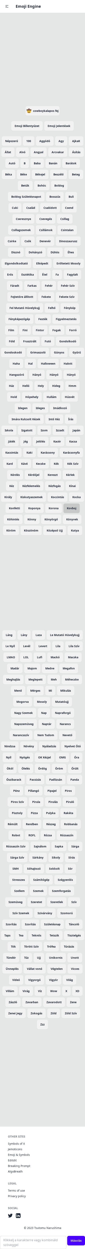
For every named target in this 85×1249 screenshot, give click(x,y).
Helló (25, 386)
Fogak (56, 330)
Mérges (35, 690)
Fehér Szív (68, 286)
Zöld (54, 1013)
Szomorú (66, 913)
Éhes (71, 252)
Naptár (46, 724)
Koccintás (57, 497)
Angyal (38, 152)
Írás (70, 419)
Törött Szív (31, 946)
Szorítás (11, 924)
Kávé (24, 464)
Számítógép (41, 880)
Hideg (56, 386)
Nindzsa (9, 746)
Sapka (59, 846)
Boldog (59, 185)
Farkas (32, 286)
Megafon (69, 668)
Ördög (42, 768)
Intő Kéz (54, 419)
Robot (16, 835)
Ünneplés (12, 969)
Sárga (75, 846)
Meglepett (35, 679)
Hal (30, 363)
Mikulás (65, 690)
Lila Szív (74, 646)
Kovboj (71, 508)
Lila (58, 646)
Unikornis (55, 958)
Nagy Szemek (23, 713)
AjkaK (76, 141)
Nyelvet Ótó (72, 746)
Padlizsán (55, 779)
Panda (74, 779)
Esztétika (27, 274)
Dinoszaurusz (68, 241)
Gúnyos (59, 352)
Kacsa (73, 441)
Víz (40, 991)
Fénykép (70, 308)
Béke (23, 174)
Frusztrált (29, 341)
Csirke (12, 241)
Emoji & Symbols (19, 1155)
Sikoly (56, 857)
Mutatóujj (62, 702)
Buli (71, 196)
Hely (41, 386)
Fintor (40, 330)
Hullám (52, 397)
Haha (16, 363)
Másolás (76, 1240)
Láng (9, 635)
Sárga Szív (17, 857)
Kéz (11, 486)
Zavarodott (54, 1002)
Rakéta (68, 813)
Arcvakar (58, 152)
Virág (26, 991)
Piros (68, 791)
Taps (7, 935)
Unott (75, 958)
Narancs (65, 724)
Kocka (76, 497)
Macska (73, 657)
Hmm (72, 386)
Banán (53, 163)
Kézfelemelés (31, 486)
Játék (11, 441)
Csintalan (67, 230)
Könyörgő (51, 519)
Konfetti (14, 508)
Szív (74, 902)
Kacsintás (11, 452)
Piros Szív (17, 802)
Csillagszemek (21, 230)
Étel (44, 274)
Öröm (59, 768)
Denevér (45, 241)
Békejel (40, 174)
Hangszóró (16, 375)
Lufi (39, 657)
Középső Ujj (55, 530)
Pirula (36, 802)
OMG (62, 757)
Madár (14, 668)
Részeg (51, 824)
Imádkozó (60, 408)
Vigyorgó (34, 980)
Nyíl (8, 757)
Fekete (46, 297)
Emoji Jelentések (59, 126)
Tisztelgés (74, 935)
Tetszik (54, 935)
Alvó (22, 152)
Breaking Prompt (19, 1166)
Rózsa (48, 835)
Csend (69, 208)
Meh (54, 679)
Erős (10, 274)
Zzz (42, 1024)
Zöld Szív (71, 1013)
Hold (13, 397)
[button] (7, 6)
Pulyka (50, 813)
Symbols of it (16, 1143)
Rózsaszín (66, 835)
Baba (37, 163)
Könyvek (72, 519)
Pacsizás (35, 779)
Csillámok (46, 230)
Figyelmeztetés (66, 319)
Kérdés (15, 475)
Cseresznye (23, 219)
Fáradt (14, 286)
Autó (12, 163)
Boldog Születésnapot (26, 196)
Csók (28, 241)
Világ (69, 980)
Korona (54, 508)
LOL (26, 657)
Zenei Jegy (15, 1013)
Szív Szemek (20, 913)
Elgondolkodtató (16, 263)
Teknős (36, 935)
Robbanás (70, 824)
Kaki (29, 452)
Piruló (70, 802)
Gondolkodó (67, 341)
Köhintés (13, 519)
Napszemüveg (24, 724)
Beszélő (58, 174)
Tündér (11, 958)
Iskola (9, 430)
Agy (61, 141)
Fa (57, 274)
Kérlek (70, 475)
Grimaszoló (38, 352)
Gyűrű (77, 352)
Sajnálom (40, 846)
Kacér (57, 441)
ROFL (32, 835)
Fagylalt (72, 274)
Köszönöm (31, 530)
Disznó (15, 252)
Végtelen (57, 969)
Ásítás (76, 152)
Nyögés (25, 757)
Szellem (19, 891)
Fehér (49, 286)
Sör (70, 868)
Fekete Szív (67, 297)
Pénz (16, 791)
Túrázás (69, 946)
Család (30, 208)
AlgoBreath (15, 1171)
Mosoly (42, 702)
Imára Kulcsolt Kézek (26, 419)
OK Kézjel (44, 757)
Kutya (75, 530)
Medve (49, 668)
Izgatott (26, 430)
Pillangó (33, 791)
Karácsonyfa (71, 452)
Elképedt (42, 263)
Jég (26, 441)
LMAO (11, 657)
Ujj (39, 958)
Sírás (71, 857)
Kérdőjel (33, 475)
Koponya (34, 508)
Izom (44, 430)
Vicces (75, 969)
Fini (25, 330)
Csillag (64, 219)
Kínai (72, 486)
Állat (8, 152)
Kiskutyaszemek (31, 497)
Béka (8, 174)
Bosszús (54, 196)
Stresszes (18, 880)
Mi (50, 690)
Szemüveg (15, 902)
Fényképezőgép (19, 319)
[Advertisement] (42, 58)
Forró (73, 330)
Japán (76, 430)
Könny (31, 519)
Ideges (40, 408)
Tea (21, 935)
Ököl (10, 768)
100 (28, 141)
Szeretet (36, 902)
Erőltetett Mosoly (68, 263)
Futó (48, 341)
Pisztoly (17, 813)
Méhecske (72, 679)
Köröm (11, 530)
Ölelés (26, 768)
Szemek (38, 891)
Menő (18, 690)
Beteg (76, 174)
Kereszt (53, 475)
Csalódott (50, 208)
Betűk (25, 185)
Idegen (22, 408)
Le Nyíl (10, 646)
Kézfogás (54, 486)
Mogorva (22, 702)
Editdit (12, 1160)
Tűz (26, 958)
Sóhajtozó (34, 868)
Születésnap (52, 924)
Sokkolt (54, 868)
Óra (76, 757)
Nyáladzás (49, 746)
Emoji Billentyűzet (27, 126)
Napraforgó (63, 713)
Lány (24, 635)
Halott (68, 363)
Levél (26, 646)
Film (11, 330)
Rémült (13, 824)
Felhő (52, 308)
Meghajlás (13, 679)
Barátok (71, 163)
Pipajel (52, 791)
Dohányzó (35, 252)
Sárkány (37, 857)
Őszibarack (13, 779)
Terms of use (16, 1190)
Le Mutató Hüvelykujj (64, 635)
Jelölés (40, 441)
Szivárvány (45, 913)
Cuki (15, 208)
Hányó (36, 375)
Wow (53, 991)
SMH (15, 868)
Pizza (34, 813)
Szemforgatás (61, 891)
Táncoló (74, 924)
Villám (10, 991)
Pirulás (53, 802)
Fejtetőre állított (22, 297)
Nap (44, 713)
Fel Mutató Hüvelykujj (24, 308)
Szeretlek (56, 902)
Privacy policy (17, 1196)
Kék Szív (72, 464)
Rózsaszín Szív (16, 846)
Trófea (51, 946)
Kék (56, 464)
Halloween (48, 363)
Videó (16, 980)
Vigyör (53, 980)
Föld (12, 341)
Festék (42, 319)
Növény (29, 746)
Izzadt (60, 430)
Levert (43, 646)
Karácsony (48, 452)
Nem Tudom (45, 735)
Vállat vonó (34, 969)
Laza (39, 635)
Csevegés (45, 219)
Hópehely (31, 397)
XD (77, 991)
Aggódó (44, 141)
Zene (73, 1002)
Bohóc (42, 185)
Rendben (32, 824)
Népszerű (11, 141)
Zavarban (32, 1002)
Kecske (40, 464)
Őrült (74, 768)
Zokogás (36, 1013)
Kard (10, 464)
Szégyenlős (65, 880)
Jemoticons (15, 1149)
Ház (11, 386)
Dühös (55, 252)
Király (8, 497)
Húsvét (70, 397)
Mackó (55, 657)
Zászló (13, 1002)
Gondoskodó (13, 352)
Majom (32, 668)
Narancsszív (21, 735)
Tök (13, 946)
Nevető (67, 735)
